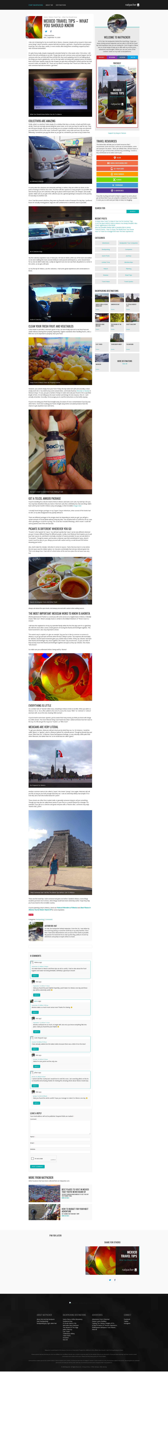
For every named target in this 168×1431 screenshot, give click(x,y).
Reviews (105, 275)
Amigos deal (77, 506)
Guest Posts (106, 256)
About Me (49, 5)
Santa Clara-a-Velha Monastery (72, 1319)
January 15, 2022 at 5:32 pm (39, 1076)
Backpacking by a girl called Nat (47, 1323)
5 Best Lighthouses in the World (105, 225)
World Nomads (119, 174)
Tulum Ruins (67, 1336)
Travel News (106, 281)
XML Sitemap (103, 1367)
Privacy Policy (86, 1367)
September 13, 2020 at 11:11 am (41, 1022)
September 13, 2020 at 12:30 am (40, 1005)
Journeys (128, 256)
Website (32, 1149)
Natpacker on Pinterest (117, 66)
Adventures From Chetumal (100, 1319)
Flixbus (118, 179)
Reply (35, 976)
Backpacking (40, 919)
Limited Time (106, 262)
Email (32, 1143)
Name (32, 1137)
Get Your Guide (119, 168)
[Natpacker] (132, 3)
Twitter (126, 1321)
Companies (128, 249)
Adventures (105, 243)
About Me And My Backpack (46, 1319)
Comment (33, 1119)
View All (65, 1340)
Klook (119, 157)
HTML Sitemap (95, 1367)
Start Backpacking (36, 5)
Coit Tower (66, 1331)
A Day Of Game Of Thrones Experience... (105, 1325)
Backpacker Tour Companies (129, 243)
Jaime (36, 1001)
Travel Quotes (128, 281)
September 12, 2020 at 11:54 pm (40, 966)
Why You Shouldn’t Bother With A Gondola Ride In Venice (113, 227)
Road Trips (128, 275)
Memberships (128, 262)
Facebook (127, 1319)
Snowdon (66, 1338)
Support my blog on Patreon (117, 133)
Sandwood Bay (67, 1321)
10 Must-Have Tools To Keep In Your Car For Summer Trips (114, 221)
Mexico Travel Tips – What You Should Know (66, 23)
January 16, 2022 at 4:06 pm (40, 1096)
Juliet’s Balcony (67, 1329)
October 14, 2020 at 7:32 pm (40, 1059)
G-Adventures (119, 190)
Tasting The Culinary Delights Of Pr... (103, 1323)
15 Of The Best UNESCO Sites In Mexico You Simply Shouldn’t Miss (116, 223)
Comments (49, 919)
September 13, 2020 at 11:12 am (41, 986)
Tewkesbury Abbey (69, 1333)
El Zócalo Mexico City (69, 1323)
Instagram (127, 1323)
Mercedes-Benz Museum (71, 1325)
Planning (128, 269)
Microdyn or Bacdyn (83, 391)
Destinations (61, 5)
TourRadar (119, 185)
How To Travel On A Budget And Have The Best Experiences (114, 231)
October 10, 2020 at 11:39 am (39, 1042)
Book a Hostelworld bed (118, 163)
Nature (106, 269)
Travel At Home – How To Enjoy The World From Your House (114, 229)
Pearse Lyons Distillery (99, 1321)
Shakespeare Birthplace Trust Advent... (104, 1327)
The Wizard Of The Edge (70, 1327)
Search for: (100, 208)
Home (46, 17)
